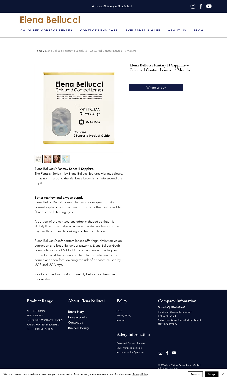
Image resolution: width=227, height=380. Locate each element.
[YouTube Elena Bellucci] (209, 6)
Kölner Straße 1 (167, 316)
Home (39, 50)
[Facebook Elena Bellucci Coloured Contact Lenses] (167, 352)
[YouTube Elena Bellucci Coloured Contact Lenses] (173, 352)
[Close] (223, 374)
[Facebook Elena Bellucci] (201, 6)
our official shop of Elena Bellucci (115, 6)
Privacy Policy (140, 374)
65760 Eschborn (167, 320)
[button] (220, 16)
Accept (211, 374)
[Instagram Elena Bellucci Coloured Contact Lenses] (160, 352)
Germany (171, 323)
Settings (195, 374)
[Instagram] (193, 6)
